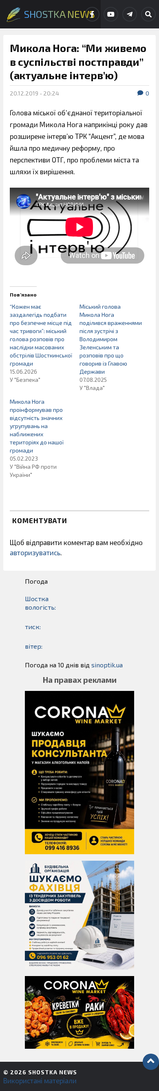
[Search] (148, 14)
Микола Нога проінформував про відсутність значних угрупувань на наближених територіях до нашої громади (37, 426)
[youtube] (111, 14)
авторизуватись (35, 552)
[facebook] (92, 14)
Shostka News (52, 1072)
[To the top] (151, 1062)
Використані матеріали (40, 1080)
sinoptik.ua (107, 665)
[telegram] (129, 14)
